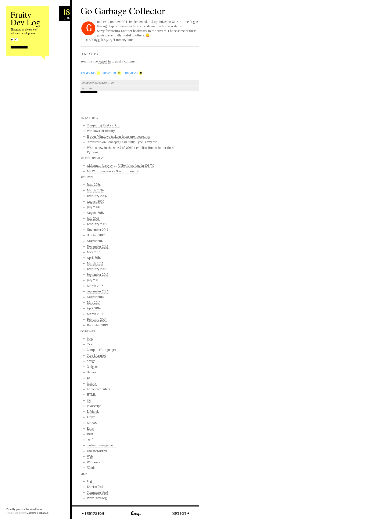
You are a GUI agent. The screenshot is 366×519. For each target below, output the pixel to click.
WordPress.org (97, 498)
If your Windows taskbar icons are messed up (118, 136)
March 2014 (95, 314)
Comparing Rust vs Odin (103, 125)
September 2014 (97, 291)
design (91, 361)
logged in (104, 61)
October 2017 (96, 235)
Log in (91, 481)
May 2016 (93, 252)
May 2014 (93, 302)
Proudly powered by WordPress (24, 509)
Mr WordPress (97, 171)
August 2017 (95, 241)
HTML (91, 395)
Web (90, 456)
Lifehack (93, 412)
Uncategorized (97, 451)
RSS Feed (12, 39)
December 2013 (97, 325)
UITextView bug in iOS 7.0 (136, 165)
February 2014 (97, 319)
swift (90, 440)
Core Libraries (96, 355)
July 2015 (93, 280)
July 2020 (93, 207)
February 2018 (97, 224)
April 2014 (94, 308)
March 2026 (95, 190)
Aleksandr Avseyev (100, 165)
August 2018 (95, 213)
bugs (90, 338)
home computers (98, 389)
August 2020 (95, 201)
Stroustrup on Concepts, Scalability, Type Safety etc (122, 142)
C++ (89, 344)
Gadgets (92, 367)
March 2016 (95, 263)
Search (16, 39)
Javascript (94, 406)
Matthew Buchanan (37, 512)
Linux (91, 417)
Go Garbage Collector (122, 10)
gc (83, 88)
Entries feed (95, 487)
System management (101, 445)
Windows (93, 462)
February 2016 (97, 269)
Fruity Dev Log (25, 18)
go (112, 82)
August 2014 (95, 297)
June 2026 (94, 185)
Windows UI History (101, 131)
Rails (90, 428)
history (92, 383)
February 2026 (97, 196)
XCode (91, 468)
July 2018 (93, 218)
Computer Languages (94, 82)
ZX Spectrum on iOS (125, 171)
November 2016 (97, 246)
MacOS (92, 423)
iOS (89, 400)
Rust (90, 434)
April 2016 (94, 258)
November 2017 (97, 230)
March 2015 (95, 286)
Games (91, 372)
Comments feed (97, 492)
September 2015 (97, 275)
